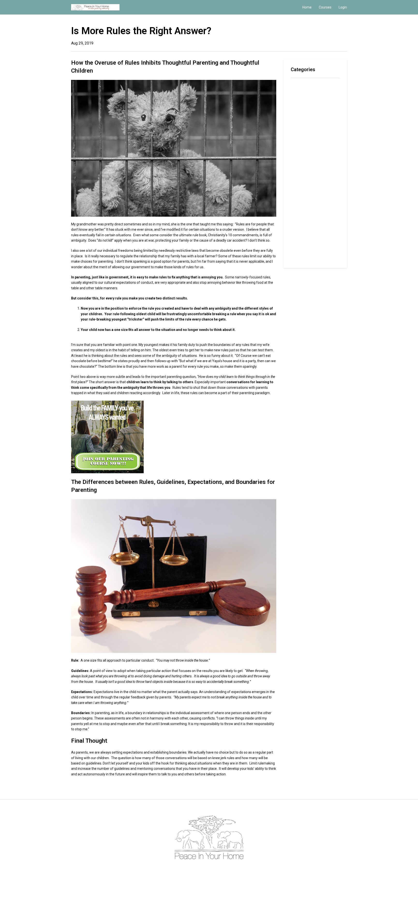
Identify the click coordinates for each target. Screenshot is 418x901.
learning (298, 155)
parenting (299, 187)
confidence (300, 101)
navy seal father (305, 179)
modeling (299, 163)
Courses (325, 7)
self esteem (301, 234)
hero (295, 132)
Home (307, 7)
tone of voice (303, 257)
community (300, 93)
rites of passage (306, 226)
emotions (299, 124)
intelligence (301, 140)
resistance (300, 210)
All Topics (299, 85)
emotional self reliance (311, 116)
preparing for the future (312, 195)
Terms (202, 870)
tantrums (298, 250)
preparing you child (307, 202)
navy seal (299, 171)
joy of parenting (305, 148)
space (296, 242)
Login (343, 7)
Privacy (215, 870)
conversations (303, 109)
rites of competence (309, 218)
